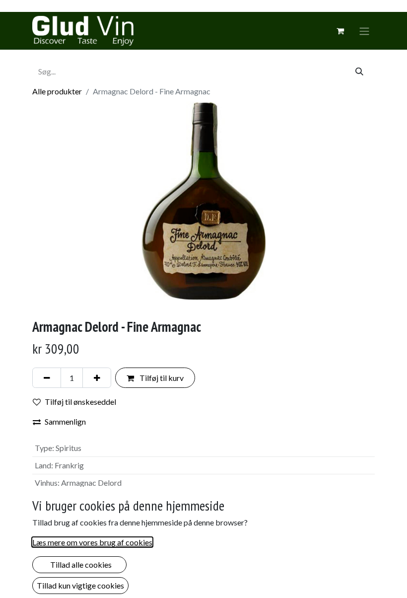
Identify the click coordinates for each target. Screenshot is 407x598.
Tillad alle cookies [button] (79, 564)
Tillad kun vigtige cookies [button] (80, 585)
